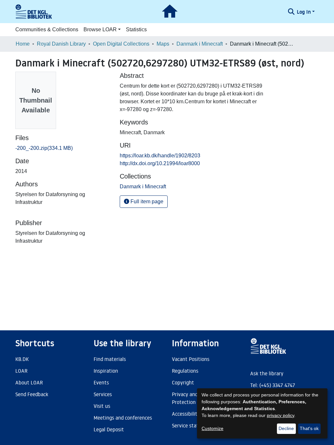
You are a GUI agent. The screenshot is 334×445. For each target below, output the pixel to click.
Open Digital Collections (121, 44)
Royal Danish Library (61, 44)
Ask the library (266, 373)
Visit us (102, 406)
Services (103, 394)
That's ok (309, 428)
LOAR (21, 370)
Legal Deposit (109, 429)
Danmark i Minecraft (199, 44)
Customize (212, 428)
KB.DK (22, 359)
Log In (304, 11)
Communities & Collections (46, 29)
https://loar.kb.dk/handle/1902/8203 (160, 155)
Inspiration (106, 370)
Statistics (136, 29)
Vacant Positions (190, 359)
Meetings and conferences (123, 417)
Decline (286, 428)
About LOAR (29, 382)
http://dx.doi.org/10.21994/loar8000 (160, 163)
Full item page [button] (146, 201)
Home (23, 44)
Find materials (110, 359)
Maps (163, 44)
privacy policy (280, 415)
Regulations (185, 370)
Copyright (183, 382)
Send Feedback (31, 394)
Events (101, 382)
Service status (188, 425)
